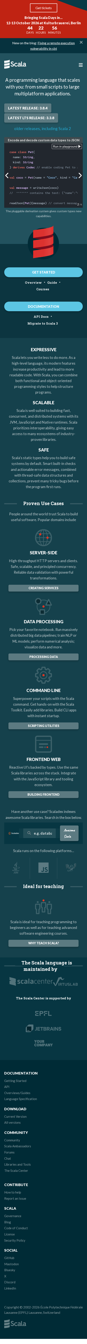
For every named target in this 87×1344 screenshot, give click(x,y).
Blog (7, 1222)
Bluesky (9, 1270)
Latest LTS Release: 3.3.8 (31, 118)
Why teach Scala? (43, 943)
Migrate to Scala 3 (42, 323)
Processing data (43, 657)
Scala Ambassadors (17, 1146)
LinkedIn (10, 1288)
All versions (12, 1122)
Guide (52, 282)
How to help (12, 1192)
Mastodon (11, 1264)
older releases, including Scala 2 (42, 128)
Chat (7, 1158)
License (9, 1234)
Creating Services (43, 588)
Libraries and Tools (17, 1164)
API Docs (41, 316)
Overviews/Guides (17, 1093)
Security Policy (14, 1240)
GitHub (9, 1258)
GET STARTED (43, 272)
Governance (12, 1216)
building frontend (43, 794)
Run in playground (65, 146)
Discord (9, 1282)
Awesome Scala (69, 833)
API (7, 1087)
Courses (42, 289)
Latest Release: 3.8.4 (28, 108)
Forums (9, 1152)
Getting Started (15, 1081)
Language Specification (20, 1099)
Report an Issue (15, 1198)
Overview (33, 282)
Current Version (15, 1116)
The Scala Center (16, 1170)
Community (12, 1140)
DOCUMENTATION (43, 306)
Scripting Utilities (43, 726)
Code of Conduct (16, 1228)
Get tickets (43, 8)
